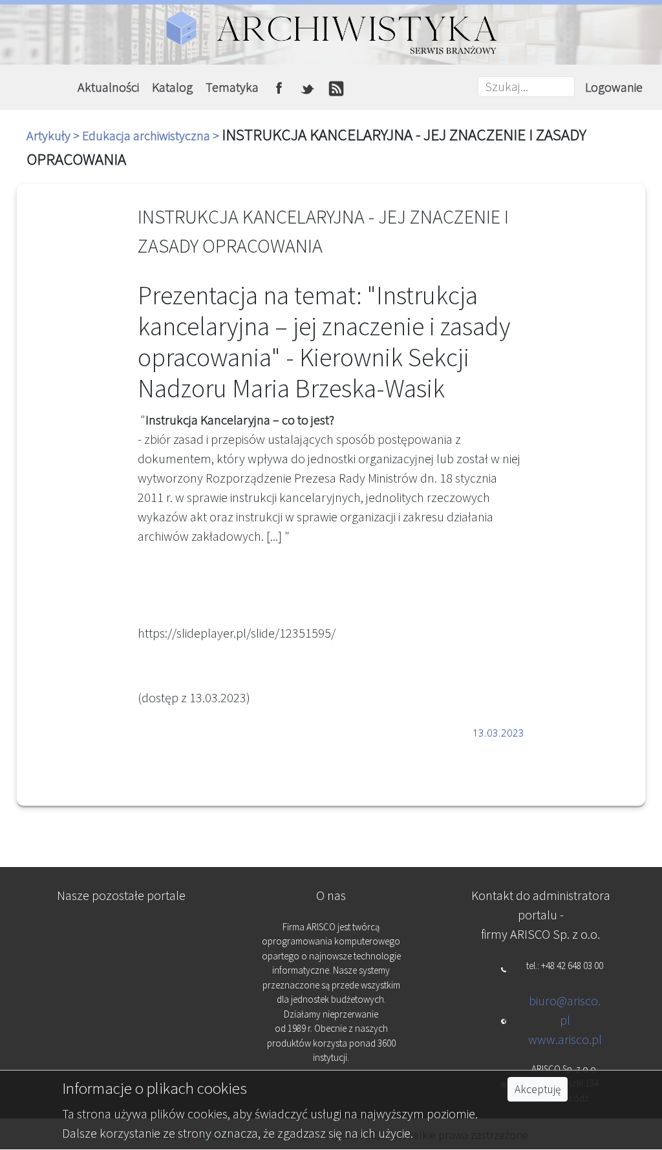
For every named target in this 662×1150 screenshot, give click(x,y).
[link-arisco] (121, 998)
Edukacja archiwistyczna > (152, 135)
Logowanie (614, 87)
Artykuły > (54, 135)
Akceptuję (538, 1089)
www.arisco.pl (565, 1039)
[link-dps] (121, 934)
